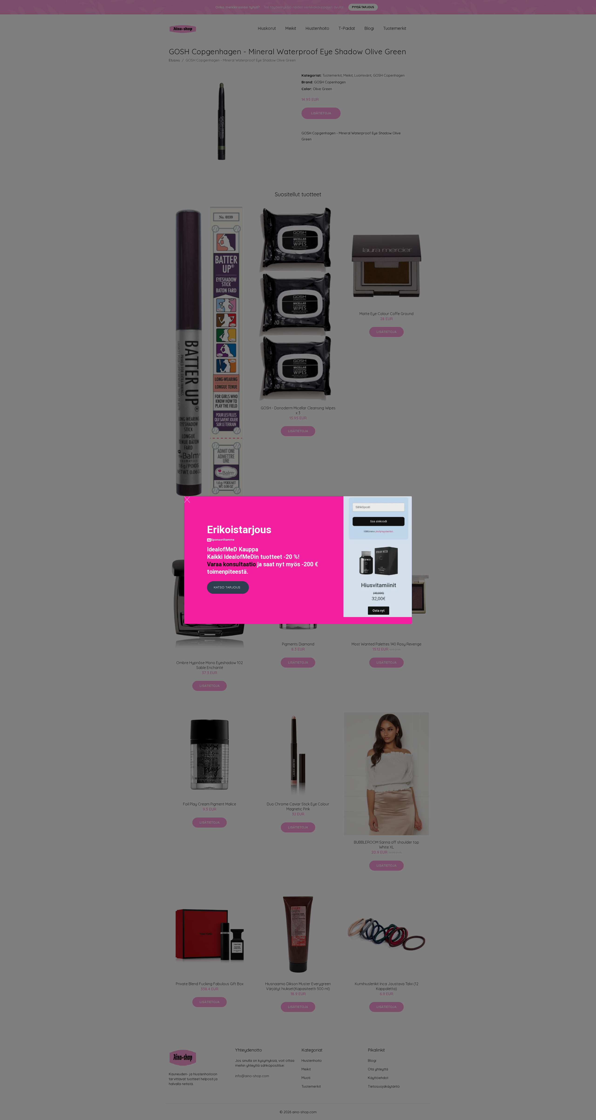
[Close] (187, 499)
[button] (228, 587)
